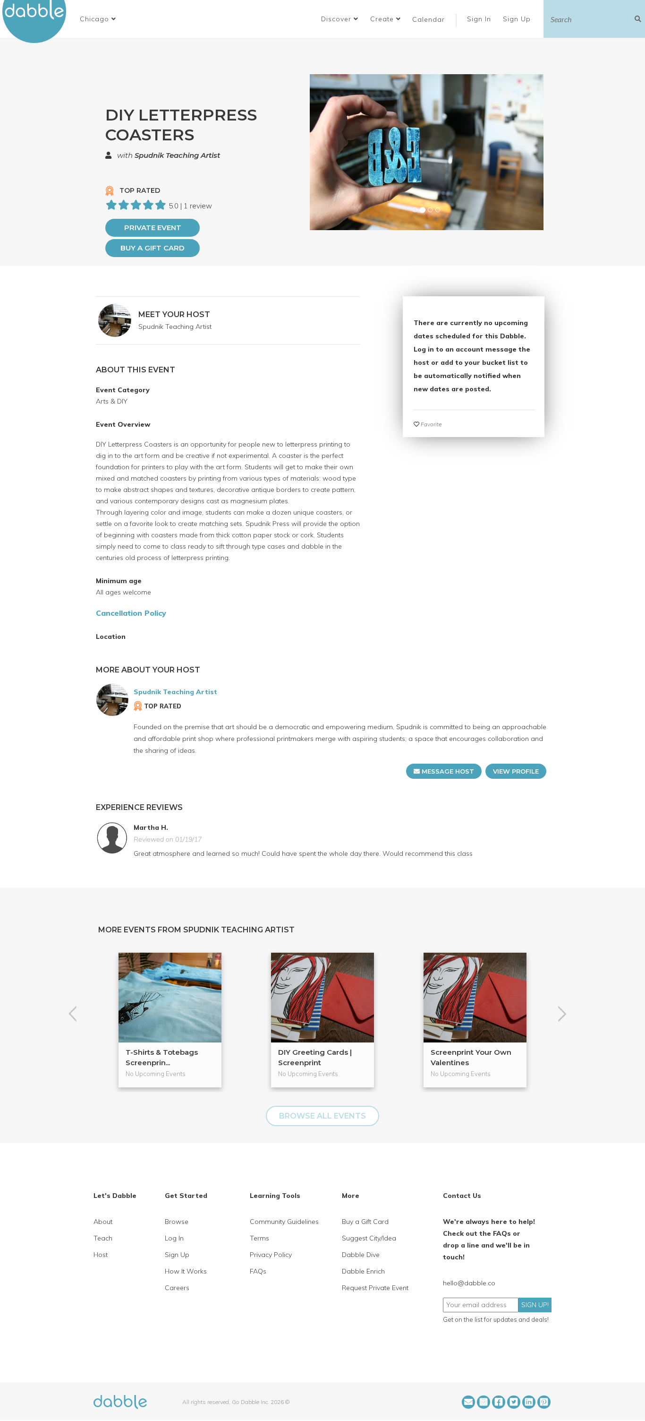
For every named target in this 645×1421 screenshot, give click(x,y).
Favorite (430, 424)
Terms (259, 1238)
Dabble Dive (361, 1254)
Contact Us (462, 1195)
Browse (176, 1221)
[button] (98, 19)
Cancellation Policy (131, 613)
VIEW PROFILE (516, 771)
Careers (177, 1287)
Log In (174, 1238)
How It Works (186, 1271)
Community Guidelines (284, 1221)
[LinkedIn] (528, 1402)
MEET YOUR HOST (174, 314)
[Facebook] (498, 1402)
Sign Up (518, 19)
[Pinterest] (544, 1402)
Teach (102, 1238)
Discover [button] (337, 19)
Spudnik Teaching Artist (177, 155)
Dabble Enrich (363, 1271)
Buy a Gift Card (152, 247)
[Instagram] (483, 1402)
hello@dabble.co (469, 1283)
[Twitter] (513, 1402)
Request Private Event (375, 1287)
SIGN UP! (535, 1304)
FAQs (258, 1271)
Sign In (480, 19)
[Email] (468, 1402)
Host (100, 1254)
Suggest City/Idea (369, 1238)
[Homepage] (120, 1401)
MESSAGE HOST (447, 771)
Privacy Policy (271, 1254)
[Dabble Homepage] (37, 21)
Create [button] (383, 19)
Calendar (428, 19)
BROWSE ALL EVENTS (322, 1115)
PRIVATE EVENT (152, 227)
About (102, 1221)
